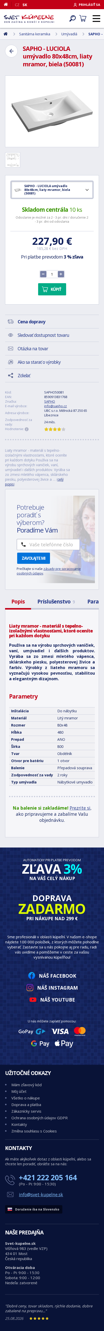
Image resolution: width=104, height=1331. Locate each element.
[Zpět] (11, 51)
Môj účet (19, 1091)
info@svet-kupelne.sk (41, 1194)
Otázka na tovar (33, 348)
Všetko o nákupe (25, 1097)
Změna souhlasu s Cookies (34, 1130)
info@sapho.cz (55, 406)
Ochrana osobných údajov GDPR (39, 1117)
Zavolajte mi (33, 558)
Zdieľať (24, 375)
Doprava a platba (26, 1104)
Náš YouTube (57, 999)
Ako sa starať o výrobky (39, 362)
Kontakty (19, 1124)
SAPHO (49, 401)
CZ (17, 4)
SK (24, 4)
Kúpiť (56, 289)
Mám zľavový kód (26, 1084)
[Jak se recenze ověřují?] (27, 429)
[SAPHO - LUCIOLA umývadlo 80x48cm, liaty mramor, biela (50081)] (52, 111)
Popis (18, 601)
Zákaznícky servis (26, 1111)
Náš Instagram (57, 987)
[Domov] (8, 4)
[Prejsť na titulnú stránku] (29, 18)
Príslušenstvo (56, 601)
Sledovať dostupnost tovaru (43, 335)
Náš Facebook (57, 975)
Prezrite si (80, 808)
